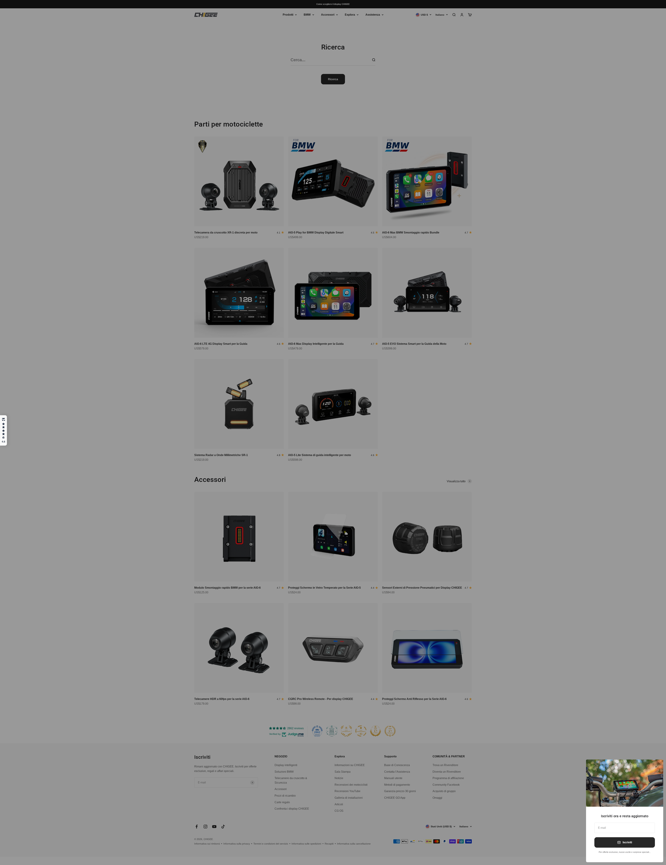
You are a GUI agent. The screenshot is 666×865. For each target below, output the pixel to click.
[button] (3, 430)
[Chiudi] (656, 766)
